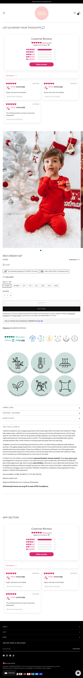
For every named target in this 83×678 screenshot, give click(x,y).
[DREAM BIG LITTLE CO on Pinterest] (10, 656)
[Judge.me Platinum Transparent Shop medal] (41, 338)
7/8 (49, 286)
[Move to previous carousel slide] (74, 505)
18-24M (16, 286)
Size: (7, 282)
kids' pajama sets (71, 458)
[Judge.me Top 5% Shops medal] (66, 338)
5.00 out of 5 (47, 43)
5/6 (43, 286)
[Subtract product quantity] (4, 295)
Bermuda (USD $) (10, 663)
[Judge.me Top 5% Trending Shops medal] (74, 338)
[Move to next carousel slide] (78, 505)
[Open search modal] (75, 13)
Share (7, 265)
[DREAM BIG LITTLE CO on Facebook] (4, 656)
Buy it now (41, 309)
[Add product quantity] (11, 295)
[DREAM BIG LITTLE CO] (41, 13)
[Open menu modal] (4, 13)
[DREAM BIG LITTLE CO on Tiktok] (13, 656)
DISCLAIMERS (47, 668)
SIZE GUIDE (10, 277)
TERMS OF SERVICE (19, 668)
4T (36, 286)
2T (24, 286)
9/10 (56, 286)
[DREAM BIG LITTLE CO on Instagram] (7, 656)
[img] (11, 84)
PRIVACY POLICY (8, 668)
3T (30, 286)
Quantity (6, 291)
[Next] (63, 1)
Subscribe (76, 649)
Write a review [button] (41, 64)
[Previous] (19, 1)
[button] (30, 49)
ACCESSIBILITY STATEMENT (34, 668)
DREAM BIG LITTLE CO (19, 666)
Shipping (6, 328)
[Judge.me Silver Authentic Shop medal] (58, 338)
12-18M (6, 286)
